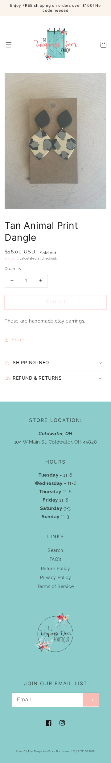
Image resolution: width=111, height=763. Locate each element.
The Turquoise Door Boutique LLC (51, 751)
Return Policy (55, 568)
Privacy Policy (55, 577)
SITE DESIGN (86, 751)
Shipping (12, 258)
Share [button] (18, 339)
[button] (8, 45)
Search (55, 550)
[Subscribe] (91, 700)
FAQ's (56, 559)
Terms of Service (55, 586)
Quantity (13, 268)
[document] (55, 142)
